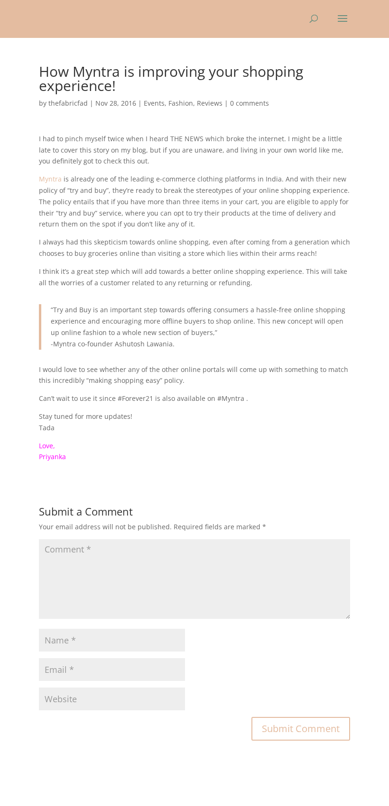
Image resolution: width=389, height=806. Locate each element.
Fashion (180, 103)
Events (154, 103)
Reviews (209, 103)
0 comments (249, 103)
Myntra (50, 178)
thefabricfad (68, 103)
